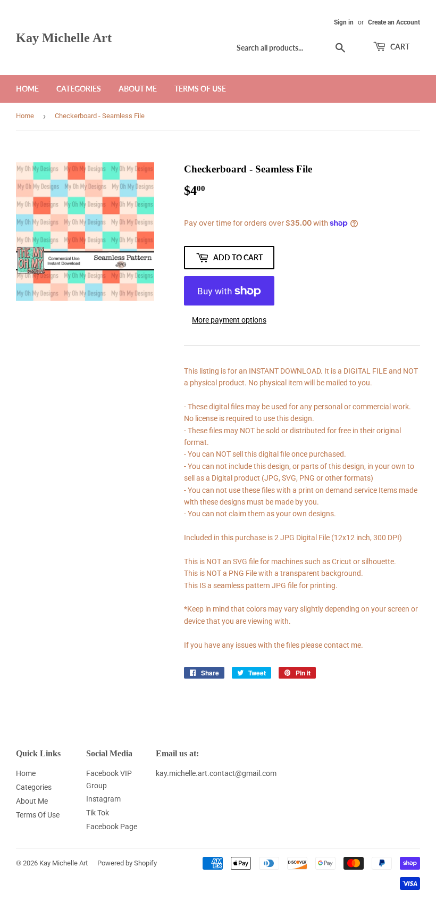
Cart (399, 46)
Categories (78, 88)
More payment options (229, 320)
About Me (138, 88)
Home (27, 88)
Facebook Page (111, 826)
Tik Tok (97, 812)
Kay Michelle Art (64, 37)
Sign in (344, 22)
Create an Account (394, 22)
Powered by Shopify (127, 863)
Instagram (103, 799)
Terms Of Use (200, 88)
